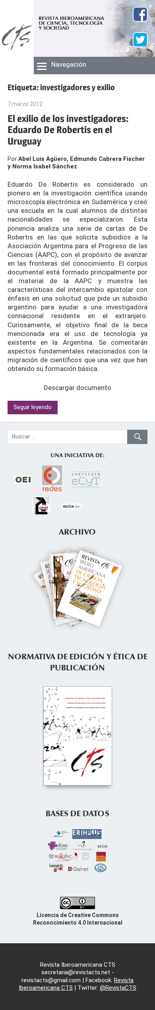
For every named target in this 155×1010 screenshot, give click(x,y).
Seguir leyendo (33, 407)
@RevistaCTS (118, 987)
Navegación (68, 64)
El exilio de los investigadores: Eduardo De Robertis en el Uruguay (68, 130)
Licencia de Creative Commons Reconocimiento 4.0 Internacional (77, 919)
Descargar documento (77, 388)
